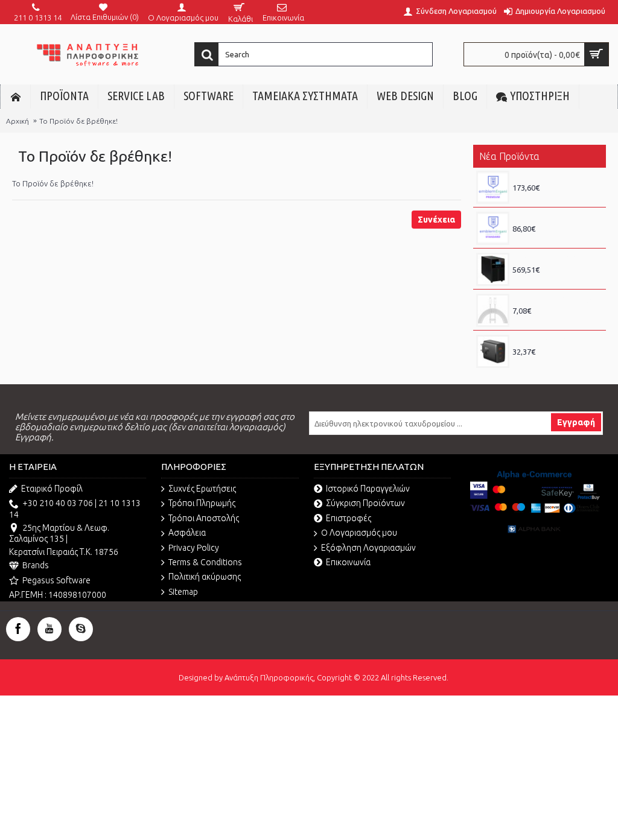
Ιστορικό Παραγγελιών (368, 488)
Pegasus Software (56, 580)
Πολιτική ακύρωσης (204, 577)
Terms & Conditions (205, 562)
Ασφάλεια (187, 532)
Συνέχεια (436, 219)
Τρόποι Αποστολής (203, 518)
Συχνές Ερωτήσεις (202, 488)
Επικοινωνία (348, 562)
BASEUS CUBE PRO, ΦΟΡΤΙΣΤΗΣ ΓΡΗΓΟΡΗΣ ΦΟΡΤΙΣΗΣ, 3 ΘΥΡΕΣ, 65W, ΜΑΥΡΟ (556, 341)
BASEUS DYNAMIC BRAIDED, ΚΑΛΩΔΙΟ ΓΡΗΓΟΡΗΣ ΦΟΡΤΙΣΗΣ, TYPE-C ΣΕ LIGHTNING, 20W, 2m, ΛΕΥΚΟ (556, 300)
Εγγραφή (576, 422)
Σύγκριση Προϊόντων (365, 503)
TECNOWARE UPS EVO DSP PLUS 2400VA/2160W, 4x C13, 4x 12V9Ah (556, 259)
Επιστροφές (348, 518)
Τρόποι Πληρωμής (201, 503)
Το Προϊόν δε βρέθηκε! (78, 121)
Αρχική (17, 121)
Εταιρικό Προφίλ (52, 488)
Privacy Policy (193, 548)
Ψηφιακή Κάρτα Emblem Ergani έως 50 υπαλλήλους (556, 177)
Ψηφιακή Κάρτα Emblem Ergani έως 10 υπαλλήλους (556, 218)
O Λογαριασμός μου (359, 532)
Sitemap (183, 592)
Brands (35, 565)
